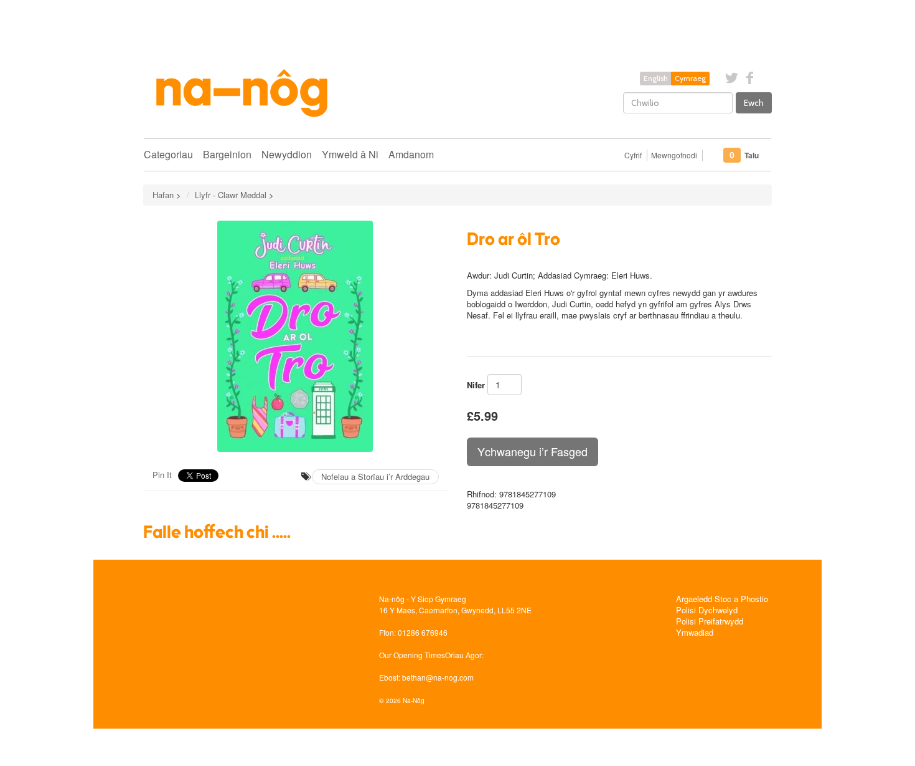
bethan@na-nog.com (438, 677)
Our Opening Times (412, 654)
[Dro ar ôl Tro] (295, 336)
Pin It (162, 475)
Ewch (754, 102)
